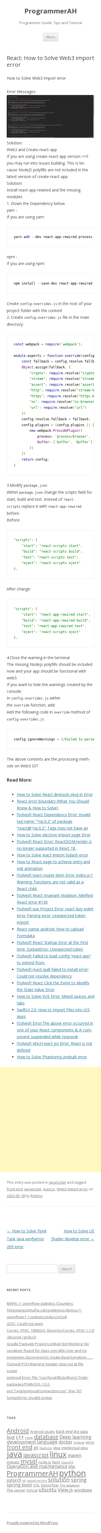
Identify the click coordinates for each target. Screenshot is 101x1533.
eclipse (79, 1442)
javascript (32, 1189)
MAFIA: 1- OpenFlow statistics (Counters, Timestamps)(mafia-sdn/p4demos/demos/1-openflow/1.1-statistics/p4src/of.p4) (44, 1310)
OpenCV (67, 1462)
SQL (36, 1485)
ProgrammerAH (50, 11)
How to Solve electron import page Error (54, 834)
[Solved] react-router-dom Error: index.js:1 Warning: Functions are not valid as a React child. (55, 881)
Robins (36, 1195)
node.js (44, 1462)
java (14, 1454)
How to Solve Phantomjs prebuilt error (52, 1056)
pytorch (14, 1480)
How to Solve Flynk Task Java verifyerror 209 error (27, 1238)
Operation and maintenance (37, 1466)
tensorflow (49, 1485)
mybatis (13, 1462)
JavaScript (57, 1182)
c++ (20, 1436)
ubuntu (48, 1489)
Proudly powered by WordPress (32, 1522)
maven (74, 1455)
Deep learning (75, 1436)
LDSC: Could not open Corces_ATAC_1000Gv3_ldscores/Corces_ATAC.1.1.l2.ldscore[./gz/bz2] (50, 1330)
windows (83, 1490)
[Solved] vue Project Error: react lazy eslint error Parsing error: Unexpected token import (55, 915)
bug (11, 1437)
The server (16, 1490)
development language (32, 1442)
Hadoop (46, 1448)
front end (15, 1189)
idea (56, 1448)
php (71, 1466)
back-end (64, 1431)
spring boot (19, 1485)
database (46, 1436)
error (90, 1442)
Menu (50, 37)
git (35, 1447)
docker (66, 1442)
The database (69, 1485)
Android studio (42, 1431)
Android (18, 1431)
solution (59, 1479)
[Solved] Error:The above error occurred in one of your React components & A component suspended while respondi (55, 1030)
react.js (49, 1189)
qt (24, 1480)
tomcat (32, 1490)
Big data (81, 1431)
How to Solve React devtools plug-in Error (55, 794)
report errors (37, 1480)
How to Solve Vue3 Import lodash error (52, 855)
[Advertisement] (50, 1119)
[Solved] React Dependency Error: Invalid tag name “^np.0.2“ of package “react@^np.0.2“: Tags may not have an (53, 821)
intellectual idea (74, 1448)
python (72, 1472)
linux (58, 1454)
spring (79, 1479)
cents (29, 1437)
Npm (56, 1462)
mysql (28, 1461)
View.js (65, 1489)
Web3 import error (72, 1189)
